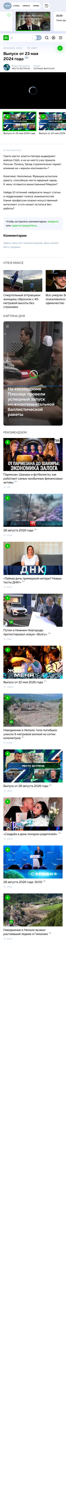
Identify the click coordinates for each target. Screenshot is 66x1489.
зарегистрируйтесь (24, 225)
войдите (53, 221)
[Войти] (53, 37)
